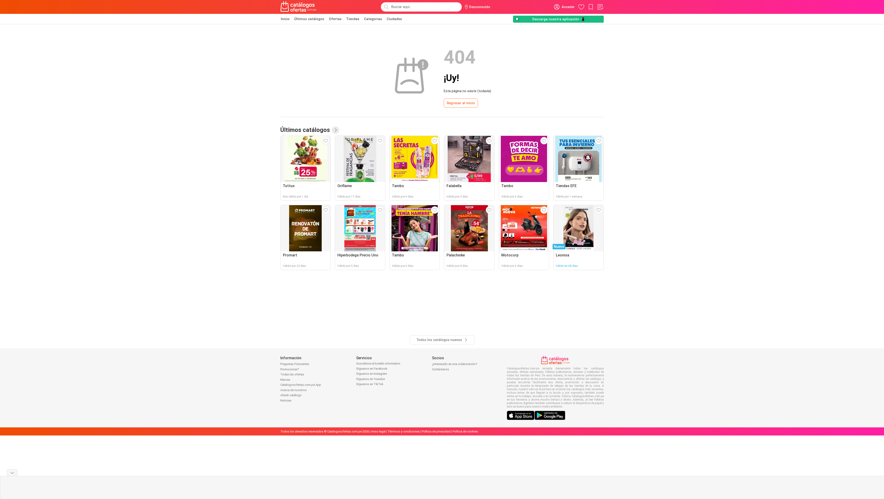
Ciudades (394, 19)
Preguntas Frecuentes (294, 364)
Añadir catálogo (291, 395)
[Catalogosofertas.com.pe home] (298, 7)
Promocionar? (289, 369)
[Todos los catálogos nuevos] (335, 130)
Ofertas (335, 19)
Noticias (285, 400)
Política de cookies (465, 431)
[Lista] (600, 7)
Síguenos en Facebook (371, 368)
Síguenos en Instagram (371, 373)
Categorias (373, 19)
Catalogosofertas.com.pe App (300, 384)
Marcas (285, 379)
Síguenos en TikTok (369, 384)
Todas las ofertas (292, 374)
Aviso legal (378, 431)
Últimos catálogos (309, 19)
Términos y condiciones (404, 431)
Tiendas (352, 19)
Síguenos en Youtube (370, 379)
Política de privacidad (436, 431)
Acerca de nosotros (293, 390)
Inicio (285, 19)
